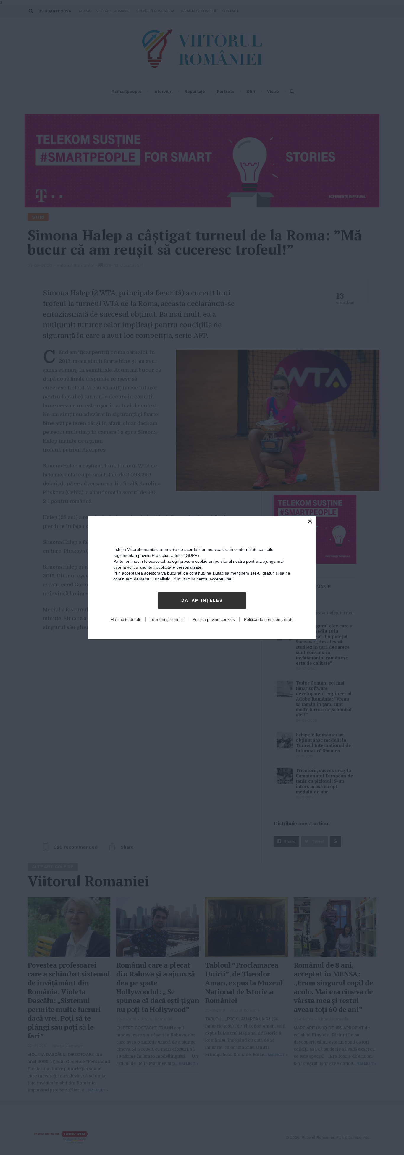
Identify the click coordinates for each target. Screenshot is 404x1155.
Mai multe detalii (125, 619)
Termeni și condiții (166, 619)
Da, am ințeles (202, 600)
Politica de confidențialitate (269, 619)
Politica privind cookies (214, 619)
